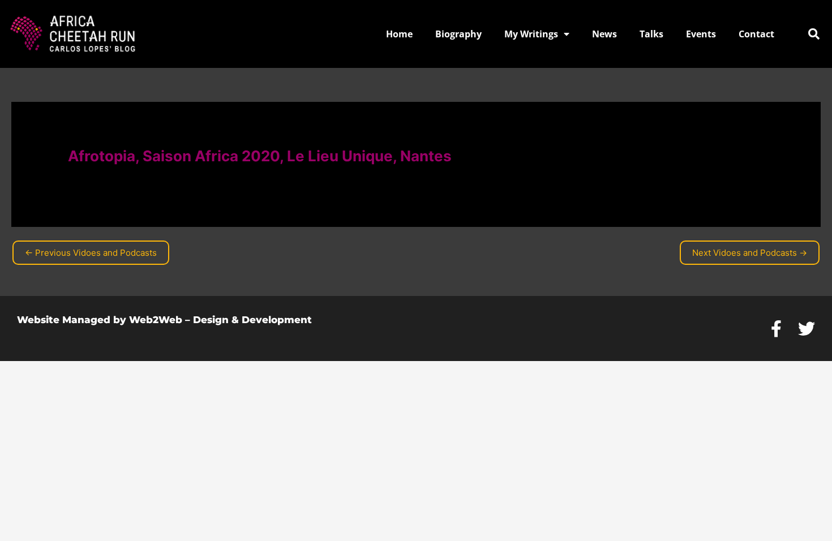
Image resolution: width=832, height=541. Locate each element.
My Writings (531, 34)
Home (399, 34)
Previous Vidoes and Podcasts (91, 252)
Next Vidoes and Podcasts (749, 252)
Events (701, 34)
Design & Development (252, 319)
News (604, 34)
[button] (814, 34)
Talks (651, 34)
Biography (458, 34)
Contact (756, 34)
